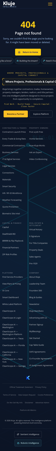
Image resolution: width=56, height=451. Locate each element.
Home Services (36, 138)
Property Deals (36, 249)
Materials (6, 179)
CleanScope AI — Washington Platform (12, 333)
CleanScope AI (8, 311)
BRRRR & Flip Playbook (12, 240)
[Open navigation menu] (50, 4)
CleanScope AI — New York (12, 360)
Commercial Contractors (13, 145)
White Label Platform (12, 304)
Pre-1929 (33, 263)
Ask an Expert (35, 152)
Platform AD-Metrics (28, 410)
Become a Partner (15, 114)
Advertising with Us (38, 317)
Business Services (10, 152)
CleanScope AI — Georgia (14, 366)
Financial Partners (10, 247)
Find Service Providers (12, 277)
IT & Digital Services (11, 159)
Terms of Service (9, 395)
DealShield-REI (9, 234)
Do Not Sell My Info (15, 402)
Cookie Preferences (45, 395)
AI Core (5, 290)
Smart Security (9, 186)
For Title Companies (38, 243)
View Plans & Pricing (11, 283)
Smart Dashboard (10, 297)
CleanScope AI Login (11, 317)
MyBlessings (35, 331)
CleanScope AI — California (10, 353)
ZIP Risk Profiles (9, 254)
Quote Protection (10, 206)
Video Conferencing (38, 159)
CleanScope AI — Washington (10, 326)
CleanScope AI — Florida (13, 345)
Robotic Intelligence (30, 443)
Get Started (34, 338)
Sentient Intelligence (29, 434)
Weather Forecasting (11, 200)
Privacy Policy (40, 387)
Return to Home (30, 52)
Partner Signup (36, 324)
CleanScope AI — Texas (12, 338)
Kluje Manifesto (36, 311)
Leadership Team (37, 283)
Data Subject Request (26, 395)
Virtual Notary (35, 229)
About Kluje (34, 277)
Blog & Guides (35, 297)
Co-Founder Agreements (40, 358)
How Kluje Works (37, 145)
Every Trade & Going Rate (14, 138)
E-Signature (34, 236)
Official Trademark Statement (21, 387)
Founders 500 (35, 290)
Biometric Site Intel (11, 213)
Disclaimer (29, 402)
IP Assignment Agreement (41, 365)
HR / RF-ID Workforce (12, 193)
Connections (8, 172)
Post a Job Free (36, 131)
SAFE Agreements (37, 351)
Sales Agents (35, 256)
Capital (5, 227)
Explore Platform (41, 114)
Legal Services (8, 166)
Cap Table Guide (36, 345)
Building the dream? (28, 60)
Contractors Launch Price (14, 131)
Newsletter (34, 304)
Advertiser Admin (42, 402)
